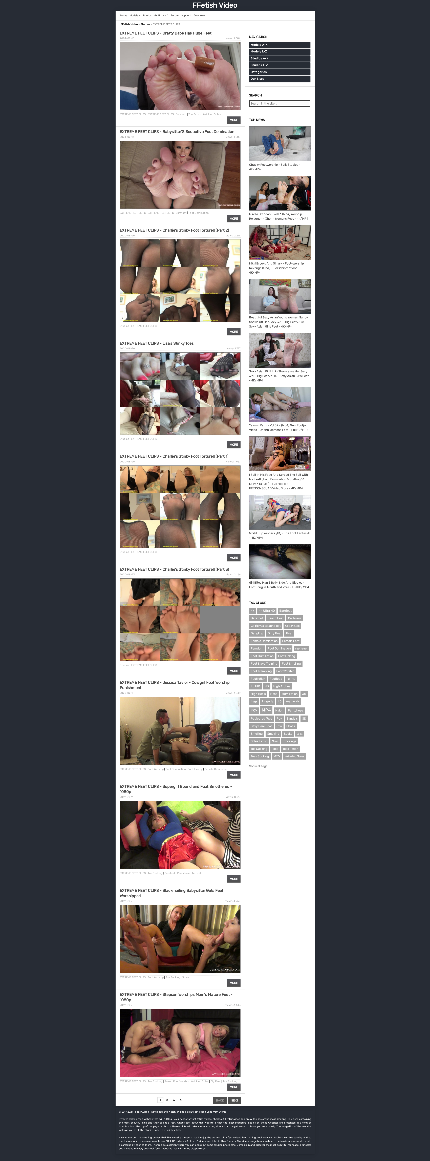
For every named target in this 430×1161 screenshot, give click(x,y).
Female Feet (290, 641)
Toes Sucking (260, 756)
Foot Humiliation (262, 656)
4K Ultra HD (267, 611)
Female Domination (216, 769)
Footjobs (276, 679)
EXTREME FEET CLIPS (133, 114)
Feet (289, 633)
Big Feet (216, 1081)
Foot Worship (156, 769)
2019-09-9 (126, 797)
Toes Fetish (290, 749)
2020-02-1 (126, 693)
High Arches (281, 686)
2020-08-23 (127, 574)
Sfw (279, 726)
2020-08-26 (127, 348)
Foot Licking (195, 769)
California (294, 618)
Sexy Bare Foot (261, 726)
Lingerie (267, 701)
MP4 (266, 710)
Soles (185, 977)
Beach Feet (276, 618)
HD (267, 686)
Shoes (290, 726)
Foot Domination (198, 212)
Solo (275, 741)
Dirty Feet (275, 633)
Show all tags (258, 766)
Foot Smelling (291, 663)
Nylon (279, 710)
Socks (288, 734)
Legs (254, 701)
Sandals (292, 718)
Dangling (257, 633)
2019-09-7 (126, 901)
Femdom (257, 648)
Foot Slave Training (264, 663)
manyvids (293, 701)
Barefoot (181, 114)
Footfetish (258, 679)
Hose (273, 694)
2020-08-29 (127, 235)
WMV (276, 756)
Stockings (289, 741)
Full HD (291, 678)
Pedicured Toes (261, 718)
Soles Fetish (259, 741)
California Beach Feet (266, 626)
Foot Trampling (261, 671)
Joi (304, 694)
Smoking (273, 734)
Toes (275, 749)
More (234, 120)
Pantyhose (183, 873)
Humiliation (290, 694)
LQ (280, 701)
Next (234, 1100)
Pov (279, 718)
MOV (254, 710)
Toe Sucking (155, 873)
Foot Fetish (301, 648)
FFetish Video (215, 5)
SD (304, 718)
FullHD (255, 686)
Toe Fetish (194, 114)
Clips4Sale (292, 626)
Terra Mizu (198, 873)
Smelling (257, 734)
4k (252, 611)
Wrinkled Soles (212, 114)
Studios (124, 326)
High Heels (258, 694)
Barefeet (285, 611)
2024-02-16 (127, 38)
